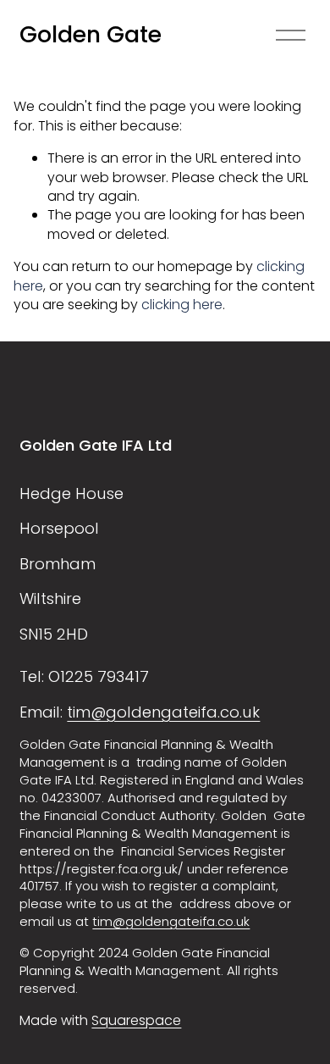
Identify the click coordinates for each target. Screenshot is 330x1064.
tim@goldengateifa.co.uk (163, 712)
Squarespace (136, 1020)
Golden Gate (90, 34)
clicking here (182, 304)
